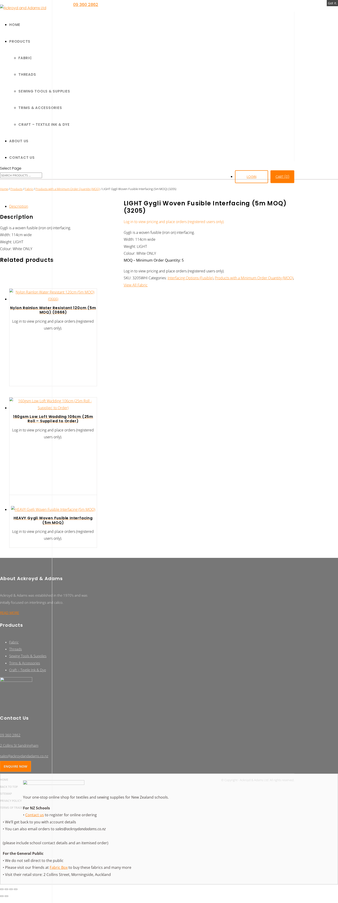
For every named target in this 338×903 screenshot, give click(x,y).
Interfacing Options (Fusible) (190, 277)
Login (251, 176)
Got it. (332, 3)
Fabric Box (59, 867)
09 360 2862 (85, 4)
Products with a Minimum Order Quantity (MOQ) (67, 189)
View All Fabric (136, 285)
